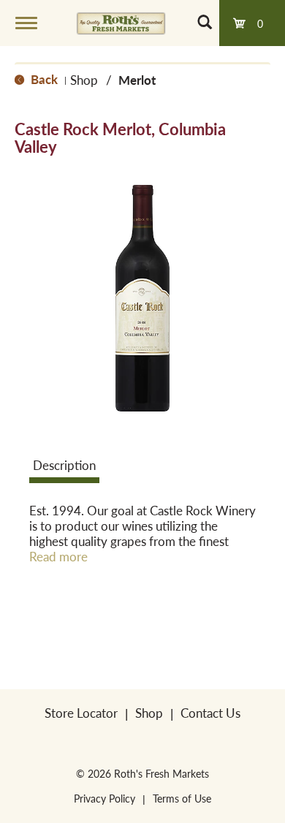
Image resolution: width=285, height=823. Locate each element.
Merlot (137, 79)
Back (43, 79)
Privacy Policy (104, 798)
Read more (58, 556)
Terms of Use (182, 798)
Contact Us (210, 712)
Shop (84, 79)
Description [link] (64, 465)
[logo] (121, 22)
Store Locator (81, 712)
